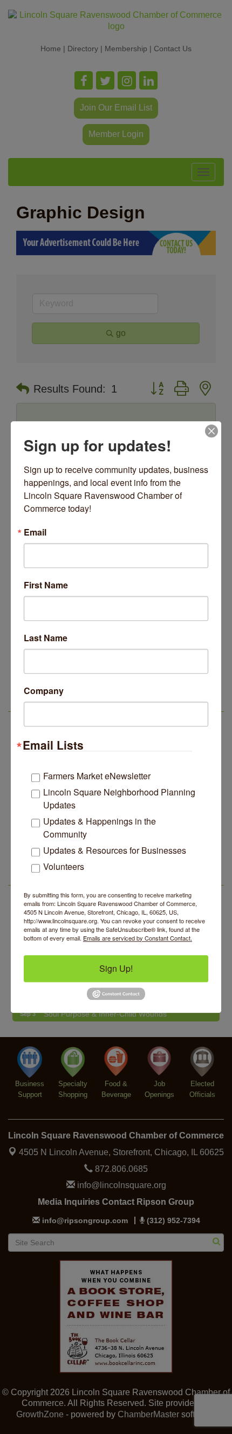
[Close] (211, 430)
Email (35, 532)
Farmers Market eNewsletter (97, 776)
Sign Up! (116, 968)
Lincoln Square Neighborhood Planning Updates (119, 798)
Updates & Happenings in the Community (99, 827)
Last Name (45, 638)
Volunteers (63, 866)
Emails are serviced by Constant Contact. (137, 938)
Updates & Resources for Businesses (114, 850)
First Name (46, 585)
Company (44, 691)
